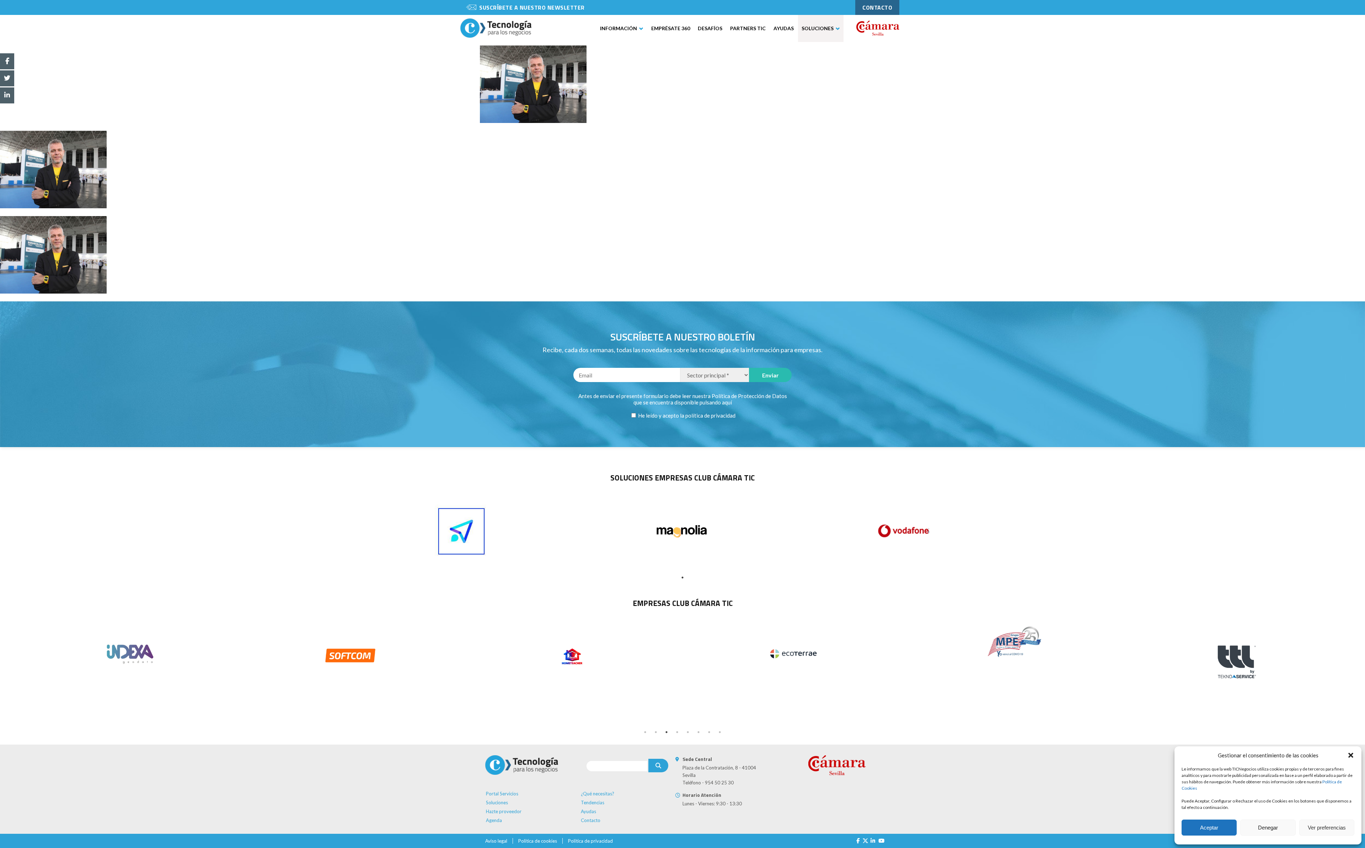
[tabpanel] (461, 531)
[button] (1350, 755)
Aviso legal (496, 841)
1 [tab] (682, 577)
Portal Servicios (502, 793)
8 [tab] (719, 732)
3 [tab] (666, 732)
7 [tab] (709, 732)
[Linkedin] (873, 841)
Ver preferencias (1327, 828)
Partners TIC (748, 28)
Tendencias (592, 802)
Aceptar (1209, 828)
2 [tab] (655, 732)
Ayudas (784, 28)
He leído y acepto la (686, 415)
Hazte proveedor (503, 811)
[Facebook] (858, 841)
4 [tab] (677, 732)
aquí (727, 402)
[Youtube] (881, 841)
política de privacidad (710, 415)
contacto (877, 7)
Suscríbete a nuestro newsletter (532, 7)
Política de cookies (537, 841)
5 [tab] (687, 732)
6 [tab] (698, 732)
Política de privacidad (590, 841)
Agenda (494, 820)
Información (618, 28)
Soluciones (818, 28)
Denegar (1268, 828)
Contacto (590, 820)
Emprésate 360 (670, 28)
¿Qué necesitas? (597, 793)
